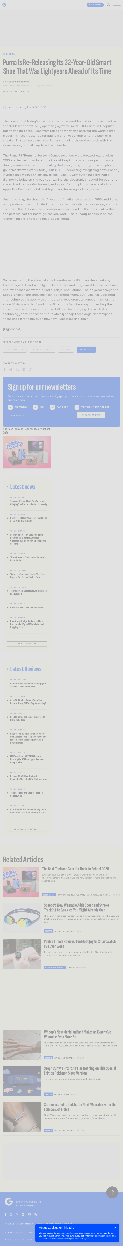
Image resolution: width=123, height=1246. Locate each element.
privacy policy (80, 1236)
